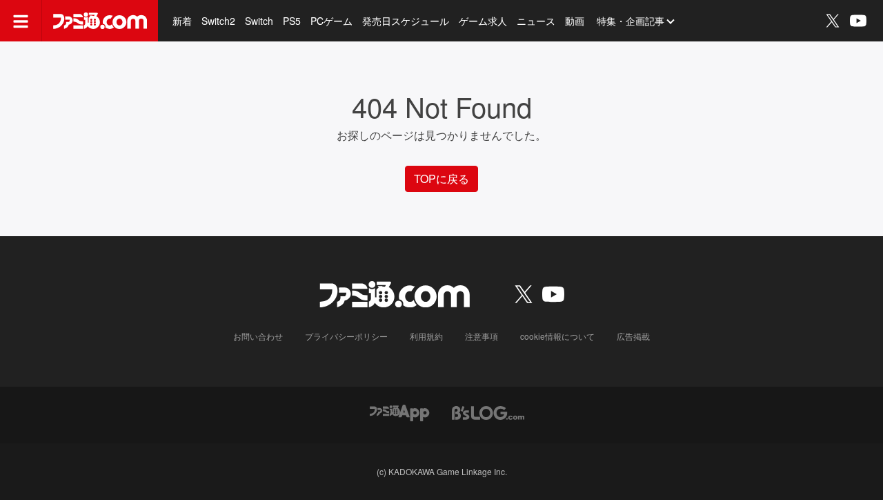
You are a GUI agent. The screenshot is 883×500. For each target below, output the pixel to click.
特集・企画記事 (630, 21)
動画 (574, 21)
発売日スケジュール (405, 21)
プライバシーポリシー (346, 336)
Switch (259, 21)
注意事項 (481, 336)
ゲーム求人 (483, 21)
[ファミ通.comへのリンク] (100, 20)
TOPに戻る (441, 178)
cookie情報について (557, 336)
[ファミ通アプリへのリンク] (399, 411)
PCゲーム (331, 21)
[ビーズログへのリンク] (488, 411)
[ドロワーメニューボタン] (20, 20)
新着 (182, 21)
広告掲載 (633, 336)
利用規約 (426, 336)
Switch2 (218, 21)
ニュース (536, 21)
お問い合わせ (258, 336)
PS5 (292, 21)
